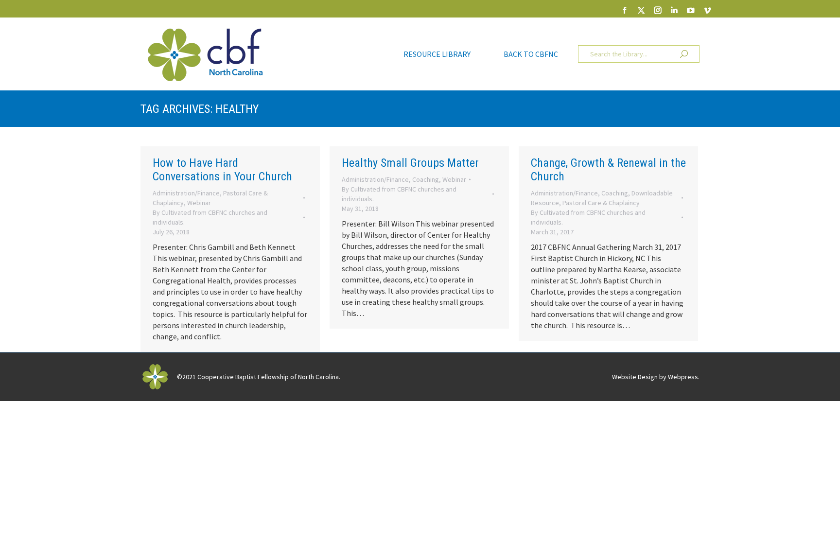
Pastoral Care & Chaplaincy (601, 202)
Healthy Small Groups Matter (410, 163)
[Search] (684, 54)
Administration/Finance (186, 193)
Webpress (683, 376)
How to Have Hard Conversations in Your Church (222, 169)
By (210, 217)
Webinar (199, 202)
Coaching (425, 179)
